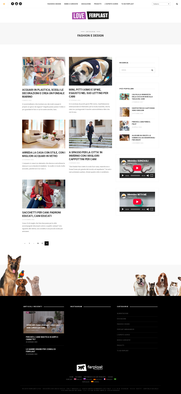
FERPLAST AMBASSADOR (125, 329)
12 (46, 243)
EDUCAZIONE (86, 4)
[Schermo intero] (152, 175)
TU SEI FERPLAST (127, 4)
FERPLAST (69, 379)
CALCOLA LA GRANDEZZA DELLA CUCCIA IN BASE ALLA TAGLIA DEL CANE (142, 97)
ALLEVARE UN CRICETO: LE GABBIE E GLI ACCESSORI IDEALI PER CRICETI (143, 138)
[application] (137, 168)
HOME (71, 377)
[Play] (123, 175)
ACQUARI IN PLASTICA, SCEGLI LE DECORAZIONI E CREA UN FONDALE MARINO (43, 93)
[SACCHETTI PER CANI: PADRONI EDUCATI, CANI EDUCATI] (43, 194)
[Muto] (148, 175)
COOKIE (110, 377)
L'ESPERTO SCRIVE (123, 335)
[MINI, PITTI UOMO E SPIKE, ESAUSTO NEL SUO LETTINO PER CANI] (90, 71)
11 (42, 243)
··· (33, 243)
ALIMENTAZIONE (122, 313)
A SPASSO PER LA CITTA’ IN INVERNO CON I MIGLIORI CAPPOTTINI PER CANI (85, 156)
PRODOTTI (97, 4)
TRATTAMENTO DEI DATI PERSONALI (95, 377)
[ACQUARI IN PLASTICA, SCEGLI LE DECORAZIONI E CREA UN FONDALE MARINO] (43, 71)
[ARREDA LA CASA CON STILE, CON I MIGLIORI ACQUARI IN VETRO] (43, 134)
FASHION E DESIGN (54, 4)
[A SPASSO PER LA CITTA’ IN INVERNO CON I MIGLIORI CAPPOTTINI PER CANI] (90, 134)
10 (38, 243)
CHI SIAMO (78, 377)
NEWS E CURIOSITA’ (71, 4)
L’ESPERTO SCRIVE (111, 4)
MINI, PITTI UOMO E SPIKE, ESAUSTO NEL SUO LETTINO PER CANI (88, 93)
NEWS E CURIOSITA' (123, 340)
